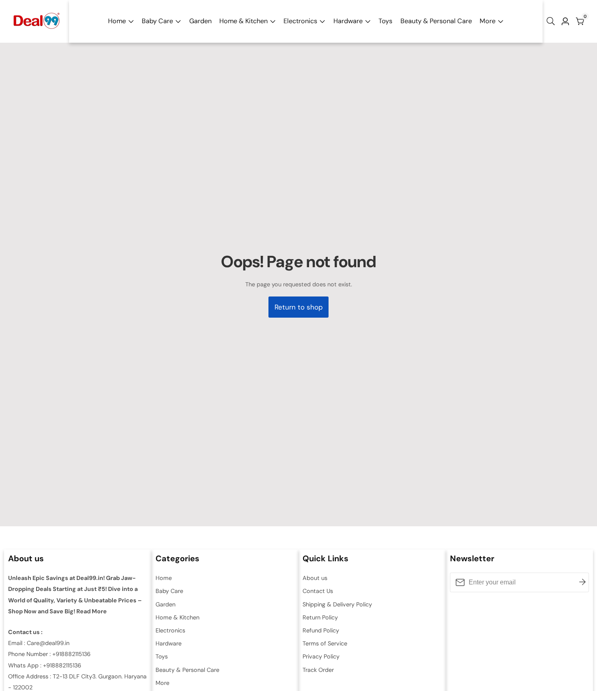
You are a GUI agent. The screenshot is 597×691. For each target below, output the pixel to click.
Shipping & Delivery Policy (337, 604)
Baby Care (157, 21)
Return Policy (320, 617)
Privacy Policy (321, 656)
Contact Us (318, 591)
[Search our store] (552, 21)
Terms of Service (325, 643)
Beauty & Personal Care (436, 21)
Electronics (300, 21)
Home (117, 21)
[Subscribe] (582, 582)
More (487, 21)
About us (315, 578)
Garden (200, 21)
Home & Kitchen (243, 21)
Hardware (348, 21)
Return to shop (299, 307)
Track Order (318, 670)
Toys (385, 21)
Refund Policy (321, 630)
